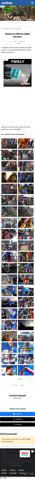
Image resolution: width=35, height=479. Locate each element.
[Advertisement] (17, 108)
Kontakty (4, 473)
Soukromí (21, 470)
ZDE (19, 129)
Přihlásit (28, 439)
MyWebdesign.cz (16, 465)
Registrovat (9, 441)
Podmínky (12, 470)
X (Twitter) (19, 419)
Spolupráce (13, 473)
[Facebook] (25, 474)
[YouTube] (32, 474)
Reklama (4, 470)
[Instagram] (29, 474)
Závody (19, 43)
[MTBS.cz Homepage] (7, 3)
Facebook (19, 414)
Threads (18, 424)
